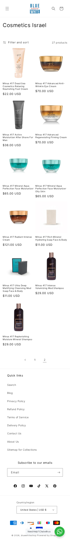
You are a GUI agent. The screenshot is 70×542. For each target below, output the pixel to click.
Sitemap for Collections (22, 449)
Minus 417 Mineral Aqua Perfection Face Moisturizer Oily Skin (50, 188)
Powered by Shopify (48, 535)
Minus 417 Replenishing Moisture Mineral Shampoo (17, 338)
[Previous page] (25, 360)
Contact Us (14, 433)
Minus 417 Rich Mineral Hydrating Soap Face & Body (51, 238)
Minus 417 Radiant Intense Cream (17, 238)
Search (11, 384)
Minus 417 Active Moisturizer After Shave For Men (18, 137)
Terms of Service (18, 417)
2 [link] (45, 359)
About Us (13, 441)
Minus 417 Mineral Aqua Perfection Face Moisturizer (18, 187)
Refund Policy (16, 409)
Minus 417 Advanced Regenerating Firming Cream (51, 136)
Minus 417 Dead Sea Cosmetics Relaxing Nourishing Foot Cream (15, 86)
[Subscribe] (59, 472)
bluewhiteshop (29, 535)
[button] (7, 9)
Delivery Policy (16, 425)
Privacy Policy (16, 401)
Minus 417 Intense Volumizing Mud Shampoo (49, 287)
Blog (10, 392)
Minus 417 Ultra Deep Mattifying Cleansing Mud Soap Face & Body (17, 288)
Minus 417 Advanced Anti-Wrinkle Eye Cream (50, 85)
